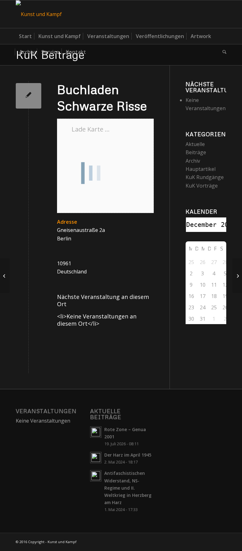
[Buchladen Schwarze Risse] (28, 96)
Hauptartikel (201, 169)
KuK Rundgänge (205, 177)
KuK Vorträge (202, 185)
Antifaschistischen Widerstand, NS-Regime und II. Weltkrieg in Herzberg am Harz (128, 487)
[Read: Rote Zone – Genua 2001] (95, 432)
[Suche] (223, 52)
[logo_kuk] (39, 14)
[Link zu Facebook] (221, 14)
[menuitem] (25, 36)
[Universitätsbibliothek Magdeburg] (5, 275)
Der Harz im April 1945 (128, 455)
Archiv (193, 160)
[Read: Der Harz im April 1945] (95, 457)
